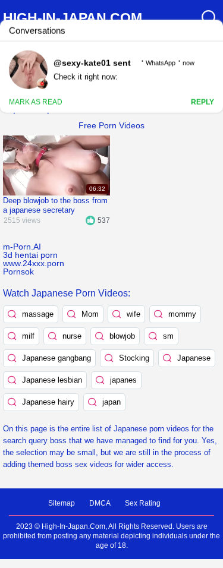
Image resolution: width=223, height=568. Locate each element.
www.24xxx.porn (33, 263)
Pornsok (18, 271)
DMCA (100, 503)
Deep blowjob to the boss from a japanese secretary (55, 205)
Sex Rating (143, 503)
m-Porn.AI (22, 246)
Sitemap (61, 503)
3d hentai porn (30, 255)
